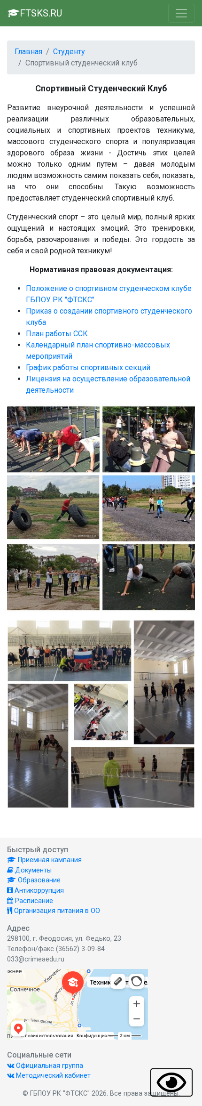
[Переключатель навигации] (181, 13)
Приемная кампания (49, 860)
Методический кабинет (52, 1076)
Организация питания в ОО (56, 911)
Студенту (69, 51)
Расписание (33, 901)
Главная (28, 51)
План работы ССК (57, 333)
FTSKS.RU (41, 13)
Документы (32, 870)
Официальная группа (48, 1066)
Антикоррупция (38, 891)
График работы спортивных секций (88, 367)
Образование (38, 880)
